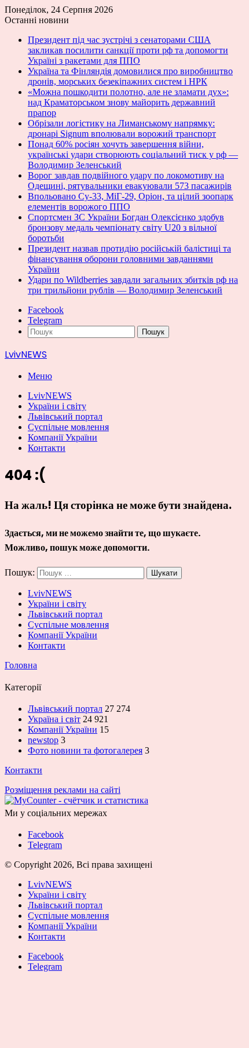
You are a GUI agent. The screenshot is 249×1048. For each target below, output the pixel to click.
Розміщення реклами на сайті (62, 790)
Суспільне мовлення (68, 427)
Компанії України (62, 437)
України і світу (57, 406)
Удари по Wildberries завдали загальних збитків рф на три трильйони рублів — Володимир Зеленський (133, 285)
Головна (21, 665)
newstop (43, 740)
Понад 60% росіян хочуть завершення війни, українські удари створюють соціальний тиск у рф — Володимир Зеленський (133, 154)
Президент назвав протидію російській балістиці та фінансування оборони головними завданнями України (129, 258)
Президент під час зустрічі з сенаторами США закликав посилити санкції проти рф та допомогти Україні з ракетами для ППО (128, 50)
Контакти (46, 448)
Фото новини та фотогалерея (85, 750)
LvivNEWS (50, 396)
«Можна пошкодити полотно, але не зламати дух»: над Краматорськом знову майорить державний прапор (128, 102)
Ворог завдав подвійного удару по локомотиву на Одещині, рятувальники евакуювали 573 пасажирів (130, 180)
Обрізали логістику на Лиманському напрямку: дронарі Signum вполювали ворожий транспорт (122, 128)
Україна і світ (54, 719)
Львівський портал (65, 416)
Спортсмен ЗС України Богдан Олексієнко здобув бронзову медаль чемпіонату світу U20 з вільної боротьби (126, 227)
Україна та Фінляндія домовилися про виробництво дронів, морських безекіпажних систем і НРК (130, 76)
